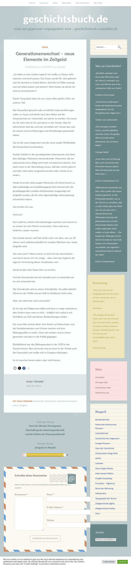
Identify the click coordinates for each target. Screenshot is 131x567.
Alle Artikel (98, 3)
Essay (45, 47)
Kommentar (21, 494)
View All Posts (33, 386)
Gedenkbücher (101, 433)
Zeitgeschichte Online (105, 509)
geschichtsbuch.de (65, 19)
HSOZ (98, 458)
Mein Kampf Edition (104, 473)
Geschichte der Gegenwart (107, 438)
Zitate (55, 3)
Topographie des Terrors (106, 499)
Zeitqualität (66, 3)
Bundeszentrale (102, 420)
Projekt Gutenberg (103, 478)
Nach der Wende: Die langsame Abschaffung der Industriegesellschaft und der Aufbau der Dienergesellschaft (45, 428)
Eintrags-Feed (101, 382)
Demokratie (38, 401)
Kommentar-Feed (103, 388)
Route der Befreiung (104, 488)
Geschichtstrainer (82, 3)
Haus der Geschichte (104, 448)
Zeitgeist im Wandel (45, 445)
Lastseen (99, 463)
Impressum (44, 3)
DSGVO (32, 3)
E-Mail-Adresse (55, 507)
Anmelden (99, 377)
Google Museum (102, 443)
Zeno (97, 514)
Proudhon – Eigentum (105, 483)
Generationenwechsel (67, 401)
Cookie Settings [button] (108, 562)
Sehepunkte (100, 493)
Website (50, 520)
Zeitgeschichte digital (104, 504)
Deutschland (50, 401)
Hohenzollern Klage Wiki (106, 453)
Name (50, 494)
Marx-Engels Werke (104, 468)
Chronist (61, 67)
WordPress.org (102, 393)
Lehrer (15, 405)
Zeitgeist (23, 405)
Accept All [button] (122, 562)
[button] (15, 368)
